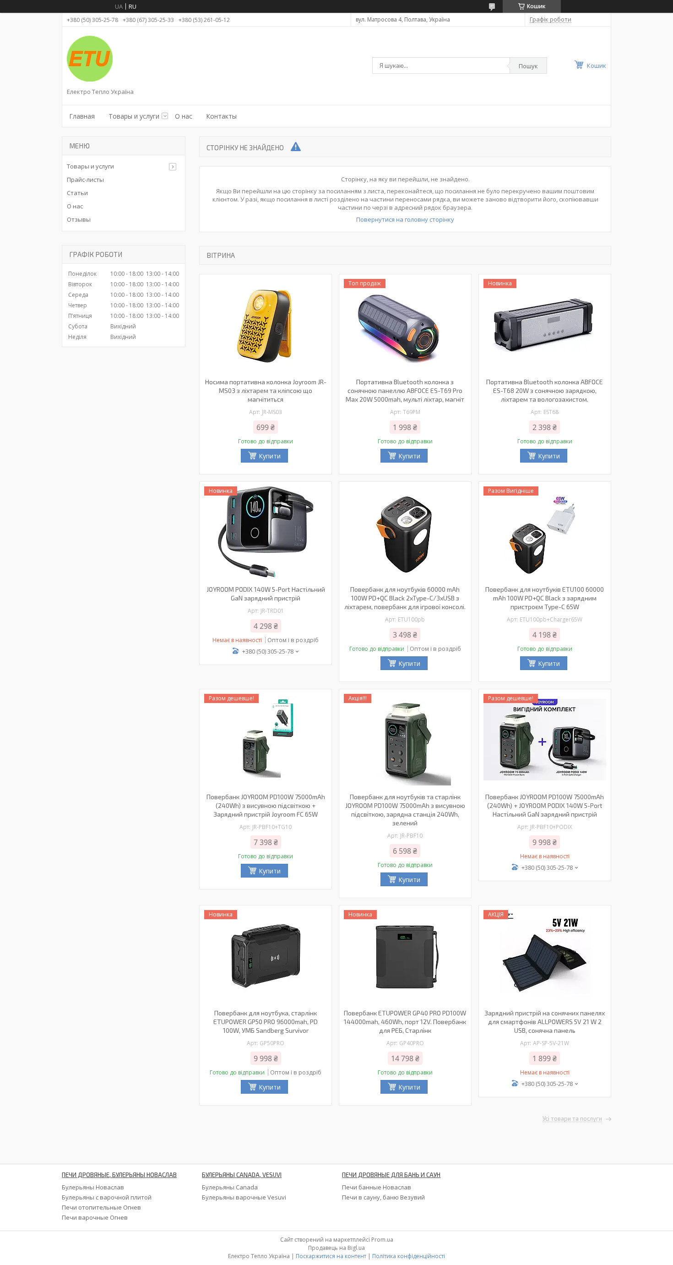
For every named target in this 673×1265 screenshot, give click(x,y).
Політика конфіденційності (408, 1256)
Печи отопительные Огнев (101, 1207)
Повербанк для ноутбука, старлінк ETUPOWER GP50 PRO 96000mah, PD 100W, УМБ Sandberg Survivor (265, 1021)
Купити (270, 456)
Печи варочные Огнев (95, 1217)
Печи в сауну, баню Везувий (383, 1197)
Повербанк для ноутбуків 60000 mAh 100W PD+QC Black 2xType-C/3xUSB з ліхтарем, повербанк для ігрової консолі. (405, 598)
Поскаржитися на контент (331, 1256)
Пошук (528, 66)
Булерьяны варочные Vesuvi (244, 1197)
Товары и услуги (134, 116)
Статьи (77, 193)
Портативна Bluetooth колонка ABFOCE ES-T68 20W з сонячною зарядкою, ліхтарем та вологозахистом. (544, 390)
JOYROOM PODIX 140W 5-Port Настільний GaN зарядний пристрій (265, 593)
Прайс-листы (85, 179)
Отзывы (79, 219)
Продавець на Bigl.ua (336, 1248)
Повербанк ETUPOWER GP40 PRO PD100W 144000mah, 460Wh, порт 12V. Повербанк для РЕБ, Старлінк (405, 1021)
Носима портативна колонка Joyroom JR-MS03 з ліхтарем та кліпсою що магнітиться (265, 390)
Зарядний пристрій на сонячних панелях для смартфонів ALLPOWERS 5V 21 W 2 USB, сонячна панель (544, 1021)
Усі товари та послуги (572, 1119)
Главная (82, 116)
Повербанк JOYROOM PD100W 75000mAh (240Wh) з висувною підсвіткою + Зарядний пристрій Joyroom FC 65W (265, 805)
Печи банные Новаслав (376, 1187)
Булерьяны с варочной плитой (107, 1197)
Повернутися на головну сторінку (405, 219)
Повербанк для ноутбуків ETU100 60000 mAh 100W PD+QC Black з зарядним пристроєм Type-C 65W (544, 598)
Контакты (221, 116)
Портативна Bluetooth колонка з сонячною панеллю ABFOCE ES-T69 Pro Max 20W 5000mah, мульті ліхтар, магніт (405, 390)
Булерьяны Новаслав (93, 1187)
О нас (183, 116)
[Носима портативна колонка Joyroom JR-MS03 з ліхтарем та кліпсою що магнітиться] (265, 325)
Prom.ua (382, 1239)
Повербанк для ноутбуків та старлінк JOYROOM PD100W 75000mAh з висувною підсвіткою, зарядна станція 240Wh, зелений (405, 810)
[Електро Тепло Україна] (90, 59)
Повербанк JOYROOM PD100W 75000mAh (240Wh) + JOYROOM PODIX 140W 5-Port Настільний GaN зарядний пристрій (544, 805)
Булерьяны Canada (230, 1187)
